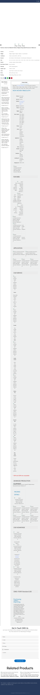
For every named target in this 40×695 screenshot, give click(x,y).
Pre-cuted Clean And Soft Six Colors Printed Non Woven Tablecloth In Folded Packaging (5, 103)
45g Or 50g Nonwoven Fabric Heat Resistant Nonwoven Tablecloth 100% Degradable (5, 135)
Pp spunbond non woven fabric (22, 102)
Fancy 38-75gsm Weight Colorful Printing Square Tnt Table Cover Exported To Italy (6, 114)
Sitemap (28, 692)
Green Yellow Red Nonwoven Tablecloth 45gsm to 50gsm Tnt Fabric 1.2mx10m (5, 145)
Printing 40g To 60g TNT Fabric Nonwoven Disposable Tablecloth (5, 123)
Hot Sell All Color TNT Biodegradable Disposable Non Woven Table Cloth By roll (5, 93)
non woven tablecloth (20, 85)
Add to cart (5, 95)
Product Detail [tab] (24, 82)
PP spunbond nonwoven (17, 556)
